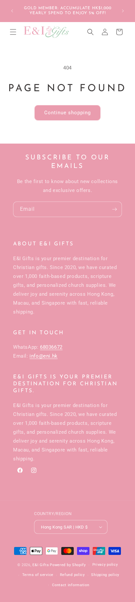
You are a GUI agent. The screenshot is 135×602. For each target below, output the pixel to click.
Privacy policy (105, 564)
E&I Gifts (40, 565)
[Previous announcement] (12, 11)
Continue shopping (67, 113)
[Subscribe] (114, 209)
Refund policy (72, 575)
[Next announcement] (123, 11)
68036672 (51, 347)
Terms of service (37, 575)
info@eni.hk (43, 356)
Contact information (70, 585)
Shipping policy (105, 575)
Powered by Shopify (68, 565)
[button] (13, 32)
